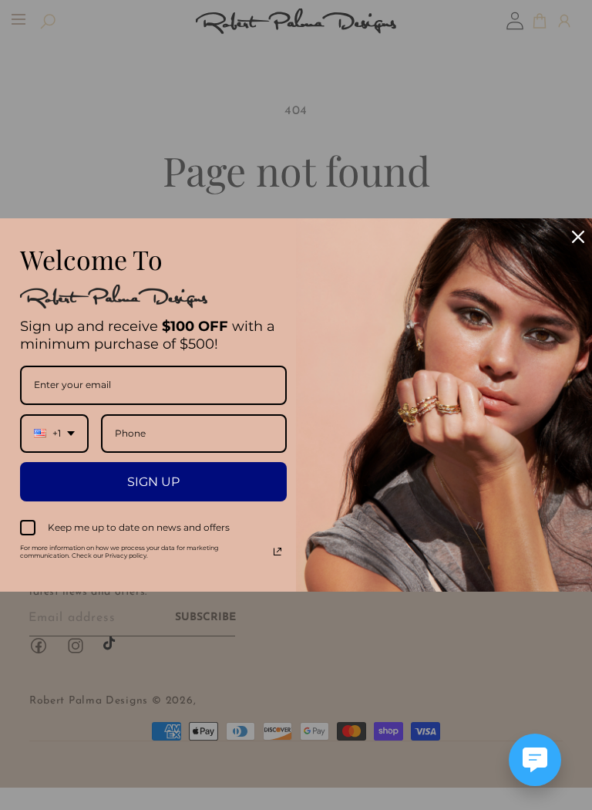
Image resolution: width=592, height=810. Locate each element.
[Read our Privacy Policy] (277, 551)
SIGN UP (153, 481)
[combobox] (54, 433)
